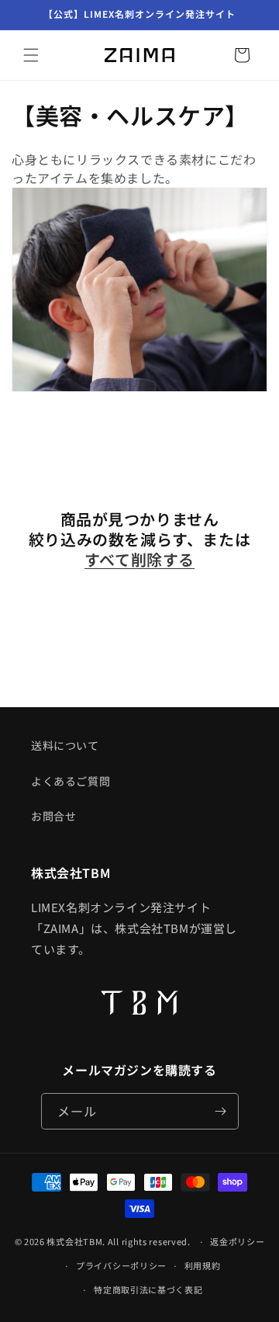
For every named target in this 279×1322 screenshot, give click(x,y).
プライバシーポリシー (121, 1265)
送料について (65, 745)
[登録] (221, 1111)
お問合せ (53, 816)
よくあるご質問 (70, 781)
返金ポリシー (237, 1241)
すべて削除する (139, 560)
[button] (31, 55)
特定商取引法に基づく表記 (148, 1289)
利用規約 (202, 1265)
